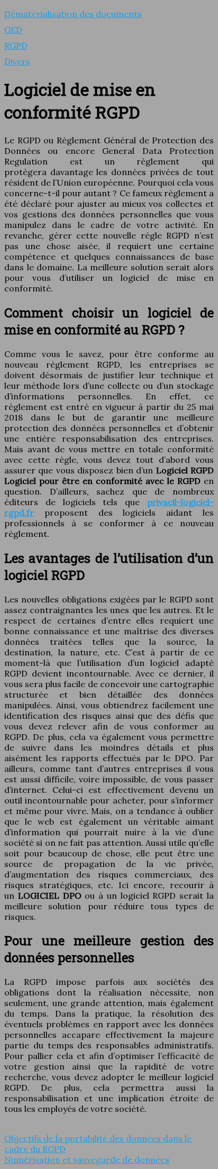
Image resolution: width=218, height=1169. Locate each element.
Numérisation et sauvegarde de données (86, 1159)
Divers (17, 61)
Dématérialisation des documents (73, 13)
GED (13, 29)
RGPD (16, 45)
